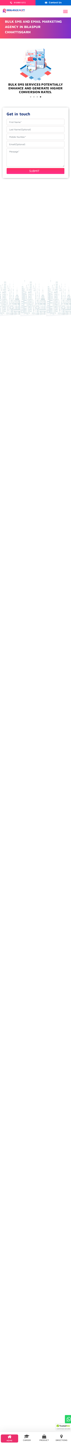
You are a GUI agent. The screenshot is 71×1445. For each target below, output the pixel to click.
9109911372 (20, 2)
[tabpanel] (35, 92)
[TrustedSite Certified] (63, 1427)
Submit (34, 171)
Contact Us (55, 2)
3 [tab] (37, 97)
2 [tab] (34, 97)
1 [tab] (30, 97)
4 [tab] (40, 97)
